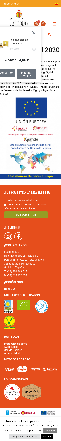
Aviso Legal (11, 346)
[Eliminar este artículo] (34, 49)
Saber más (50, 430)
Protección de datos (15, 343)
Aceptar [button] (47, 436)
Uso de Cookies (13, 350)
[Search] (49, 34)
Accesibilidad (12, 353)
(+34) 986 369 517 (10, 4)
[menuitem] (57, 4)
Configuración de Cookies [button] (24, 436)
